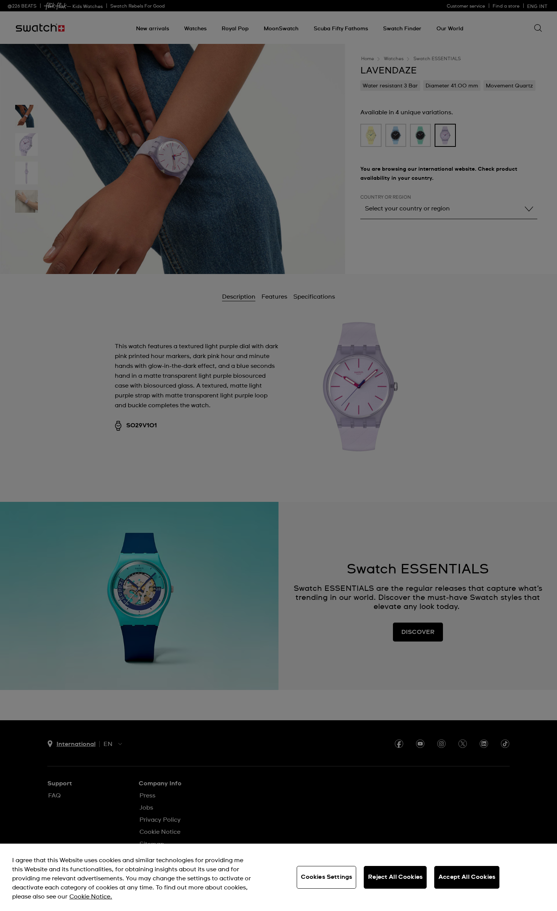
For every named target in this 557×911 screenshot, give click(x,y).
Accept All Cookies (466, 877)
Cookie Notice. (90, 897)
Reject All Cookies (395, 877)
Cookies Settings (326, 877)
